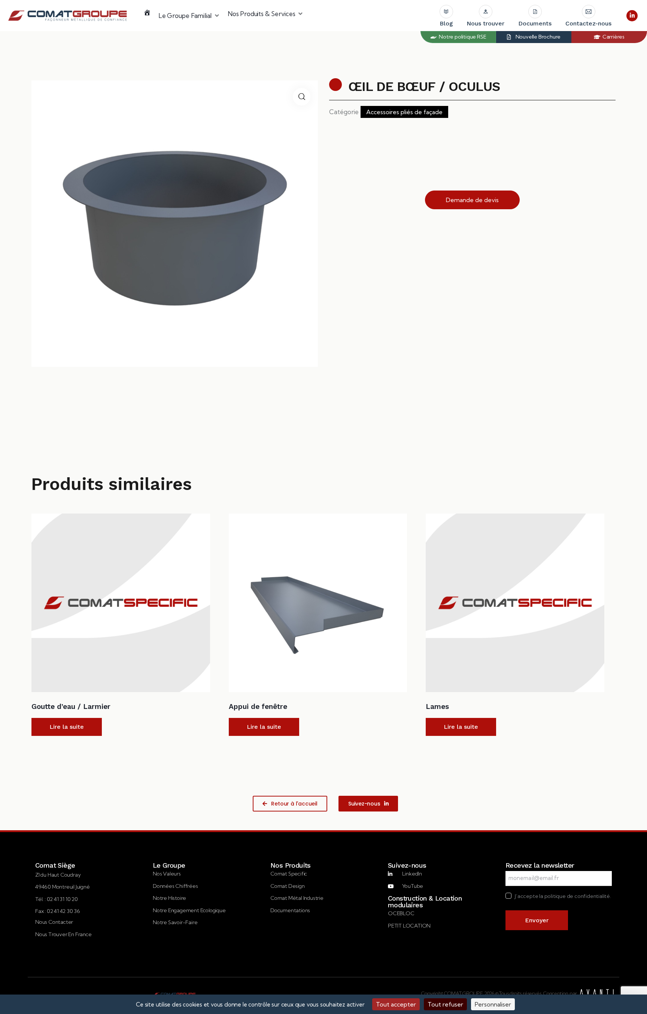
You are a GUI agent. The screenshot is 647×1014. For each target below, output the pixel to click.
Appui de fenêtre (258, 706)
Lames (437, 706)
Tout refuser (445, 1004)
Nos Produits (290, 865)
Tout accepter (396, 1004)
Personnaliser (493, 1004)
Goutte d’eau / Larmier (70, 706)
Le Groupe (169, 865)
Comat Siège (55, 865)
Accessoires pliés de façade (404, 112)
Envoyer (537, 920)
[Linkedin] (632, 15)
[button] (189, 16)
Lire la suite (66, 726)
